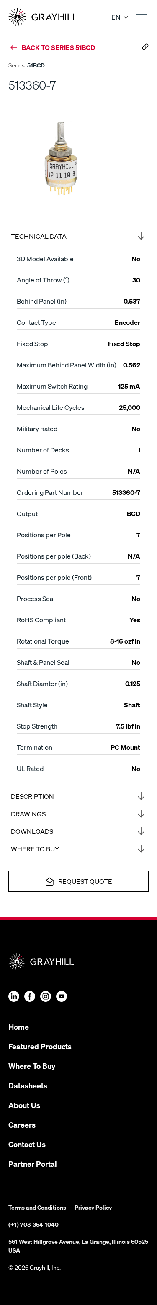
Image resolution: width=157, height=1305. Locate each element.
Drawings (28, 813)
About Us (24, 1105)
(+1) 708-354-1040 (33, 1224)
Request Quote (85, 881)
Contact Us (27, 1144)
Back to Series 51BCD (58, 47)
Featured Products (40, 1046)
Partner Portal (32, 1163)
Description (32, 796)
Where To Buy (31, 1065)
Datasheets (27, 1085)
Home (18, 1026)
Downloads (32, 831)
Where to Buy (35, 848)
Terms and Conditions (37, 1207)
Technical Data (39, 236)
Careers (22, 1124)
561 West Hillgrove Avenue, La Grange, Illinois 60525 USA (78, 1246)
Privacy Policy (93, 1207)
